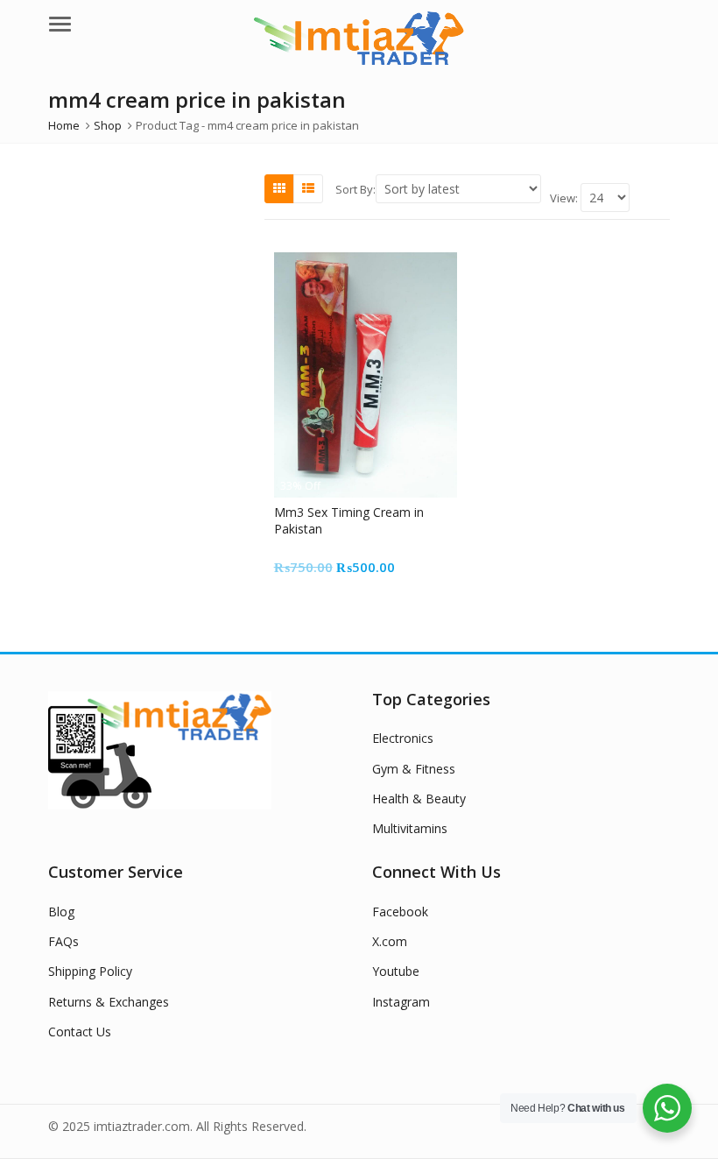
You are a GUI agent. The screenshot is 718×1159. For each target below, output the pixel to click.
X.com (389, 941)
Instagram (401, 1001)
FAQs (63, 941)
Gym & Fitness (413, 768)
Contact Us (79, 1031)
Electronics (402, 738)
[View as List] (308, 188)
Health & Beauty (419, 798)
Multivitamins (409, 828)
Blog (61, 911)
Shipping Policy (90, 971)
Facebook (400, 911)
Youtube (395, 971)
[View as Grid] (279, 188)
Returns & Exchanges (108, 1001)
